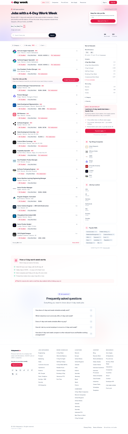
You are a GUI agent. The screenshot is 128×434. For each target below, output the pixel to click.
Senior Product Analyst (24, 224)
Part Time (59, 379)
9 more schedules (90, 80)
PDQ (18, 171)
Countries (108, 372)
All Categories (42, 385)
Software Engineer (23, 123)
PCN (18, 71)
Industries (95, 381)
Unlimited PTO (79, 412)
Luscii (18, 52)
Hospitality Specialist (23, 151)
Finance (40, 370)
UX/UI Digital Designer (24, 233)
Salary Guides (97, 361)
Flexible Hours (60, 367)
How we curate (106, 247)
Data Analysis (90, 242)
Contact (108, 378)
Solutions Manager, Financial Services (28, 86)
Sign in (105, 2)
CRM (88, 237)
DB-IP (20, 428)
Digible (19, 189)
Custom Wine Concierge (25, 141)
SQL (100, 242)
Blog (94, 353)
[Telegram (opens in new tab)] (31, 370)
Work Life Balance (98, 358)
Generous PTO (61, 376)
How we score (103, 55)
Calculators (109, 367)
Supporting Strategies (23, 106)
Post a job (109, 388)
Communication (91, 231)
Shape (19, 97)
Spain (76, 382)
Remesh (19, 124)
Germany (77, 376)
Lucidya (19, 226)
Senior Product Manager (24, 187)
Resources (83, 2)
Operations (41, 367)
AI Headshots (109, 356)
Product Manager (22, 95)
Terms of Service (97, 427)
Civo (18, 208)
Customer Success (43, 364)
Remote (77, 353)
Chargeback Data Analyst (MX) (26, 215)
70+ (87, 52)
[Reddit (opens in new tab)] (12, 374)
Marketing (41, 358)
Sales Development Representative (27, 104)
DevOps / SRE (42, 379)
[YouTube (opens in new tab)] (16, 374)
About (107, 375)
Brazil (76, 379)
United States (78, 358)
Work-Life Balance (62, 356)
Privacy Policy (87, 427)
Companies (55, 2)
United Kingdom (79, 361)
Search (52, 35)
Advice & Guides (97, 375)
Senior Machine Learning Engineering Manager (31, 178)
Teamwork (97, 237)
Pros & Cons (64, 2)
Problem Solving (105, 231)
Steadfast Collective (22, 235)
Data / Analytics (42, 376)
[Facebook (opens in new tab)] (28, 370)
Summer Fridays (61, 370)
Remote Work (97, 356)
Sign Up (113, 2)
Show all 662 (75, 242)
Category (16, 45)
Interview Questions (98, 367)
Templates (96, 390)
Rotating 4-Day (61, 373)
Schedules (96, 387)
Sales (88, 240)
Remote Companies (80, 395)
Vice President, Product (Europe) (27, 69)
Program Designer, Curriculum (26, 196)
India (76, 367)
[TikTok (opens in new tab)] (24, 370)
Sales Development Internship (26, 132)
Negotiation (108, 240)
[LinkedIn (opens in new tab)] (16, 370)
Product (40, 356)
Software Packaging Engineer (26, 169)
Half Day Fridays (61, 361)
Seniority (88, 101)
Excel (106, 237)
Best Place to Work (80, 415)
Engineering (41, 353)
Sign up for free (102, 21)
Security (40, 382)
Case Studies (96, 378)
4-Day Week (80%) (62, 364)
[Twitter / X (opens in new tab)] (12, 370)
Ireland (77, 370)
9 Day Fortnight (79, 418)
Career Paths (96, 384)
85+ (92, 52)
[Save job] (78, 51)
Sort (42, 45)
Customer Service (109, 234)
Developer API (110, 381)
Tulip (18, 115)
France (77, 385)
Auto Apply (74, 2)
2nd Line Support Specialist (25, 51)
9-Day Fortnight (61, 358)
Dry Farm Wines (21, 143)
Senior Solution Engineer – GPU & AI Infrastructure (33, 206)
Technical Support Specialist (26, 60)
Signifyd (19, 87)
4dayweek (16, 350)
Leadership (97, 240)
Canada (77, 364)
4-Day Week (60, 353)
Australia (77, 373)
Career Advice (97, 364)
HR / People (41, 373)
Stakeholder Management (93, 234)
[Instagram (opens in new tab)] (20, 370)
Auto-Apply (109, 353)
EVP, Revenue (21, 113)
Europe (77, 356)
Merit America (21, 198)
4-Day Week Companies (81, 392)
